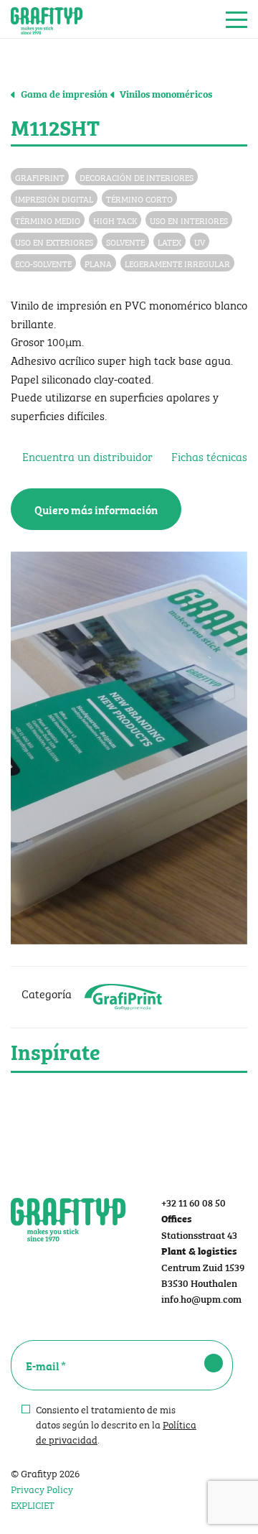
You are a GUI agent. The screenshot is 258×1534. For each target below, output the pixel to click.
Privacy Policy (42, 1488)
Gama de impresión (63, 93)
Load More (129, 1106)
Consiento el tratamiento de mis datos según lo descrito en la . (116, 1423)
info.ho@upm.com (201, 1298)
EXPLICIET (32, 1504)
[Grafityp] (46, 19)
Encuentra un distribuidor (86, 456)
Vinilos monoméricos (165, 93)
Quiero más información (96, 509)
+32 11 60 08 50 (193, 1201)
